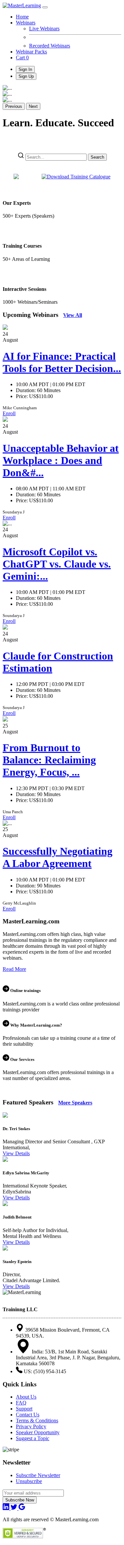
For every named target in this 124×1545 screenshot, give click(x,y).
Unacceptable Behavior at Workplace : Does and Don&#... (61, 460)
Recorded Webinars (49, 45)
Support (24, 1408)
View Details (16, 1153)
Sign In (25, 69)
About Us (26, 1397)
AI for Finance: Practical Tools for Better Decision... (62, 362)
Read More (14, 969)
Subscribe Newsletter (38, 1475)
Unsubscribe (29, 1481)
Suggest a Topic (32, 1438)
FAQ (21, 1403)
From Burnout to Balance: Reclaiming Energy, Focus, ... (49, 760)
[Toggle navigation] (45, 7)
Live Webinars (44, 28)
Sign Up (26, 76)
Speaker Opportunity (38, 1432)
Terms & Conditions (37, 1420)
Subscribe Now (19, 1500)
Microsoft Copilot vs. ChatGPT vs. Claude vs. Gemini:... (57, 564)
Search (97, 157)
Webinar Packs (31, 51)
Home (22, 16)
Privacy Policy (31, 1426)
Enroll (9, 413)
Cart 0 (22, 57)
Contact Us (27, 1414)
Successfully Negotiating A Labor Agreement (57, 857)
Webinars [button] (25, 22)
